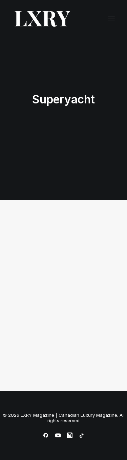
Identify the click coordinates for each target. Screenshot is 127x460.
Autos (91, 241)
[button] (111, 19)
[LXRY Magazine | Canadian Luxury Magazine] (41, 19)
